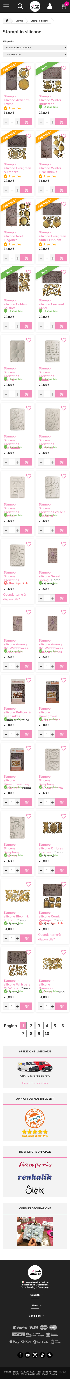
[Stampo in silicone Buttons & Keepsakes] (17, 691)
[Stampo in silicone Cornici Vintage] (52, 896)
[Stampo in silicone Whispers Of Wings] (17, 964)
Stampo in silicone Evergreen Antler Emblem (52, 236)
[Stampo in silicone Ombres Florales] (52, 827)
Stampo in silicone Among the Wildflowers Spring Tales (16, 645)
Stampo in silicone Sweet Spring (49, 576)
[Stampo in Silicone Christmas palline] (17, 351)
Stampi (19, 20)
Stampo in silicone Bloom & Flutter (16, 916)
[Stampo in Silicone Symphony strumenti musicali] (17, 827)
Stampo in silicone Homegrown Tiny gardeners (16, 782)
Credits (53, 1374)
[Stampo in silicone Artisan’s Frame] (17, 79)
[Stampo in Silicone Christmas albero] (17, 555)
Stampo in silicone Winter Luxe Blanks (50, 168)
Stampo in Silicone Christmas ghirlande (46, 441)
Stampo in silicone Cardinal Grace (51, 304)
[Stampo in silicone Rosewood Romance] (52, 964)
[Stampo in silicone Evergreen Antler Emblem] (52, 215)
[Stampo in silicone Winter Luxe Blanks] (52, 147)
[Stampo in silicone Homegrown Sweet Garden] (52, 691)
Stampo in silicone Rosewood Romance (46, 986)
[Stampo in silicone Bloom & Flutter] (17, 896)
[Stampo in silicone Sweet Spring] (52, 555)
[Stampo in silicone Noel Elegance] (17, 215)
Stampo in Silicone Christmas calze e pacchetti (52, 509)
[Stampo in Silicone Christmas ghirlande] (52, 419)
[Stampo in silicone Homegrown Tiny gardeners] (17, 759)
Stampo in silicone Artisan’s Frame (17, 100)
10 (47, 1033)
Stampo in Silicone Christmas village (46, 373)
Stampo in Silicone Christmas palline (11, 373)
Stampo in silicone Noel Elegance (13, 236)
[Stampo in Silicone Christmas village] (52, 351)
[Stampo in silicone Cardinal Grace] (52, 283)
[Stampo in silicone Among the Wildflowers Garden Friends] (52, 623)
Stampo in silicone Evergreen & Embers (17, 168)
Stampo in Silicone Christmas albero (11, 577)
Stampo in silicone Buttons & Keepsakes (17, 712)
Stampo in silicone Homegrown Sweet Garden (49, 714)
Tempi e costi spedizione (35, 1083)
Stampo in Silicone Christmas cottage (11, 509)
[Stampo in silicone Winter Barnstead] (52, 79)
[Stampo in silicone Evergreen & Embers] (17, 147)
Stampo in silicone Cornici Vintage (50, 916)
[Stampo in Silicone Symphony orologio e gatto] (52, 759)
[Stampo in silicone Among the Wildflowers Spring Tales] (17, 623)
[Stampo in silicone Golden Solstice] (17, 283)
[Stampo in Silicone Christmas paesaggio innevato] (17, 419)
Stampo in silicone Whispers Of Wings (17, 984)
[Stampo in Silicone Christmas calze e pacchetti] (52, 487)
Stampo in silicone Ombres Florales (51, 848)
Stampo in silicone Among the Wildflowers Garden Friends (51, 645)
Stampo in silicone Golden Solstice (15, 304)
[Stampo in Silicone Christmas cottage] (17, 487)
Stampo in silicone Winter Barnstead (50, 100)
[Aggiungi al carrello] (26, 121)
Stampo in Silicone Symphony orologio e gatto (51, 782)
